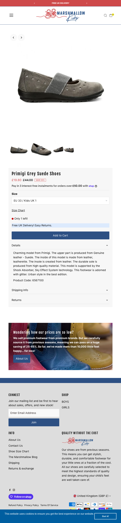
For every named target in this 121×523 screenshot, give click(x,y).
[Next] (21, 37)
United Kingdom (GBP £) (92, 495)
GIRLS (65, 407)
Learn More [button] (11, 518)
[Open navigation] (11, 15)
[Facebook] (10, 490)
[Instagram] (14, 490)
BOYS (65, 401)
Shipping (14, 462)
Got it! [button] (105, 516)
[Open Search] (105, 15)
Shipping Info (20, 290)
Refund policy (16, 505)
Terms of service (49, 505)
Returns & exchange (21, 468)
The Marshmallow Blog (23, 457)
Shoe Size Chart (19, 451)
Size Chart (18, 210)
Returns (16, 300)
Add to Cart (60, 235)
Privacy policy (31, 505)
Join (33, 422)
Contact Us (16, 445)
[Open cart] (110, 15)
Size (14, 193)
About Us (22, 358)
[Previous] (13, 37)
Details (16, 245)
